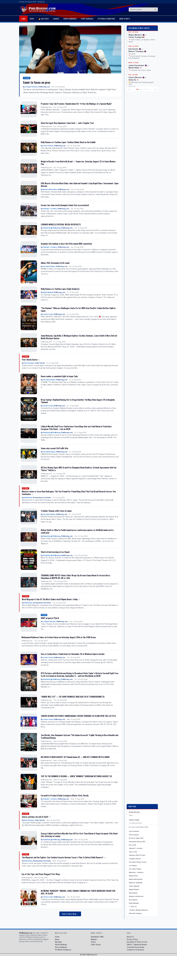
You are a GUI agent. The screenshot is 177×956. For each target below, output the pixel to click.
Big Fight (58, 942)
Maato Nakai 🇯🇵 (135, 50)
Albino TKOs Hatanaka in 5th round (55, 262)
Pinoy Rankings (87, 18)
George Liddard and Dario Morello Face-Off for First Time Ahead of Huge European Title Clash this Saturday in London (79, 835)
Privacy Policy (132, 939)
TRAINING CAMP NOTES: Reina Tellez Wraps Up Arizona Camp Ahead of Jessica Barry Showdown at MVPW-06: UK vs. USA (75, 576)
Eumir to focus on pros (36, 82)
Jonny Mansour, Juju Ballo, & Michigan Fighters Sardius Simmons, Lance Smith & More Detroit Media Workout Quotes (79, 337)
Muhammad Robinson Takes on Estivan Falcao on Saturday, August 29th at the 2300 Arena (59, 637)
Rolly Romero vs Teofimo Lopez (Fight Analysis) (60, 288)
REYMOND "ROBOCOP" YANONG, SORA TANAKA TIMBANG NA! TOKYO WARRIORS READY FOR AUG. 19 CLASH (78, 892)
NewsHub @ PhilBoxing (51, 228)
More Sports (124, 18)
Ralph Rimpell (48, 292)
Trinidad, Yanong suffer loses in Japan (56, 510)
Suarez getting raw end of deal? (35, 816)
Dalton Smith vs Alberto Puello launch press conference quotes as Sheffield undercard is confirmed (77, 531)
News (32, 18)
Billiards (94, 939)
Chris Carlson (48, 146)
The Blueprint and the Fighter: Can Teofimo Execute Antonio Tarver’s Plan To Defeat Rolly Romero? (63, 857)
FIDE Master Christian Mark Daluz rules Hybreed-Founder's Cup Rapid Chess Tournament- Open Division (79, 184)
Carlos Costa (48, 314)
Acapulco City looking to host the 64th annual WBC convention (66, 243)
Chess (93, 942)
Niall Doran (28, 497)
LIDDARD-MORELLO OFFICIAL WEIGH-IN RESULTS (61, 224)
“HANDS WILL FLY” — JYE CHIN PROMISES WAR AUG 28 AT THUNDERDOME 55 (73, 696)
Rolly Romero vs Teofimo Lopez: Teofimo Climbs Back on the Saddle (68, 142)
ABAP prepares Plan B (50, 618)
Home (23, 18)
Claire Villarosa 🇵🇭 (136, 60)
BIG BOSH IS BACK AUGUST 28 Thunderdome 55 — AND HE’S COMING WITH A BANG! (75, 756)
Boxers (56, 18)
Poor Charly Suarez (30, 359)
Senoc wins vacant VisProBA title (54, 448)
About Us (130, 937)
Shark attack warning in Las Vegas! (55, 551)
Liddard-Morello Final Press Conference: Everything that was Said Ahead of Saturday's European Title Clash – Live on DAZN (76, 428)
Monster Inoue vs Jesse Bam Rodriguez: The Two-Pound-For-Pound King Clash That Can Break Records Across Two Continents (69, 493)
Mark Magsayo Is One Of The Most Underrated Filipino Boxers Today (50, 599)
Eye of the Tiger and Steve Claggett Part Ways (41, 874)
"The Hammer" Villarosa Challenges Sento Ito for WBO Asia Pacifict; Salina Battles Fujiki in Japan (78, 309)
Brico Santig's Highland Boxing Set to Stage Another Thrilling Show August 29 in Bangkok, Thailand (78, 401)
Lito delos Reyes (49, 266)
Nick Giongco (29, 363)
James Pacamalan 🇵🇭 (137, 48)
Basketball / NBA (97, 937)
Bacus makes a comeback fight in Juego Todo (59, 376)
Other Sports (96, 945)
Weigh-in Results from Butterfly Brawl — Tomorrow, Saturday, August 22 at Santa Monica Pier (78, 163)
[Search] (155, 9)
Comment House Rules (135, 947)
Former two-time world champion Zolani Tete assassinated (65, 205)
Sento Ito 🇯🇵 (133, 62)
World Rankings (70, 18)
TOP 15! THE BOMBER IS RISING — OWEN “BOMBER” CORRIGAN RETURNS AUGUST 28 (76, 776)
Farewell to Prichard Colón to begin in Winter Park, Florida (64, 795)
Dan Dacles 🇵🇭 (134, 31)
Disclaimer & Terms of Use (137, 942)
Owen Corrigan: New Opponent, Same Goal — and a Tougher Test (67, 122)
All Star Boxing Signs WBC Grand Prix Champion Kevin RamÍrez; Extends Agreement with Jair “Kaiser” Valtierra (79, 469)
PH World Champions (106, 18)
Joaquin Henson (31, 87)
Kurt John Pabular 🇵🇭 (137, 79)
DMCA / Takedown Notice (137, 945)
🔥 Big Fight (43, 18)
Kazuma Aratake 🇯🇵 (136, 81)
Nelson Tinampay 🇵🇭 (137, 34)
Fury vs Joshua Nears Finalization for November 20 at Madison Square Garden (72, 653)
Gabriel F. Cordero (50, 209)
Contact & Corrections (135, 950)
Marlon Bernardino (50, 189)
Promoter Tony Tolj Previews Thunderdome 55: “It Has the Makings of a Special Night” (76, 103)
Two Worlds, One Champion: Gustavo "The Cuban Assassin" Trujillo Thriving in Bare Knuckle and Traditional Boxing (79, 736)
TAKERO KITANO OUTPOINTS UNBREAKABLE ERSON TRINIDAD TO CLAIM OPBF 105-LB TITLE (78, 715)
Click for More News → (70, 914)
